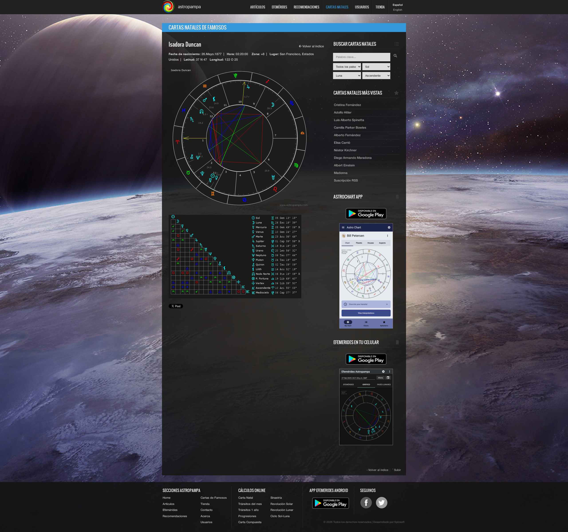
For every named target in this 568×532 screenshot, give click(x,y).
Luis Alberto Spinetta (349, 120)
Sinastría (276, 497)
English (397, 10)
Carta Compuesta (249, 522)
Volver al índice (313, 46)
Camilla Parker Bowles (350, 127)
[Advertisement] (246, 353)
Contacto (207, 510)
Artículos (257, 7)
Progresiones (247, 516)
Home (166, 497)
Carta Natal (245, 497)
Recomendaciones (306, 7)
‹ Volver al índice (377, 470)
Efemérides (279, 7)
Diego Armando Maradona (353, 157)
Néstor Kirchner (345, 150)
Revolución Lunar (281, 510)
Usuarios (362, 7)
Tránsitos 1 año (248, 510)
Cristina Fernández (347, 105)
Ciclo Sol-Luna (280, 516)
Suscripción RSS (346, 180)
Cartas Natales (337, 7)
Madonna (340, 173)
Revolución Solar (281, 504)
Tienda (380, 7)
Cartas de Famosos (214, 497)
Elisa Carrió (342, 142)
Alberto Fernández (347, 135)
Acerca (205, 516)
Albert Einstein (344, 165)
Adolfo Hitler (342, 112)
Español (398, 5)
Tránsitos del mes (250, 504)
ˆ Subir (396, 470)
